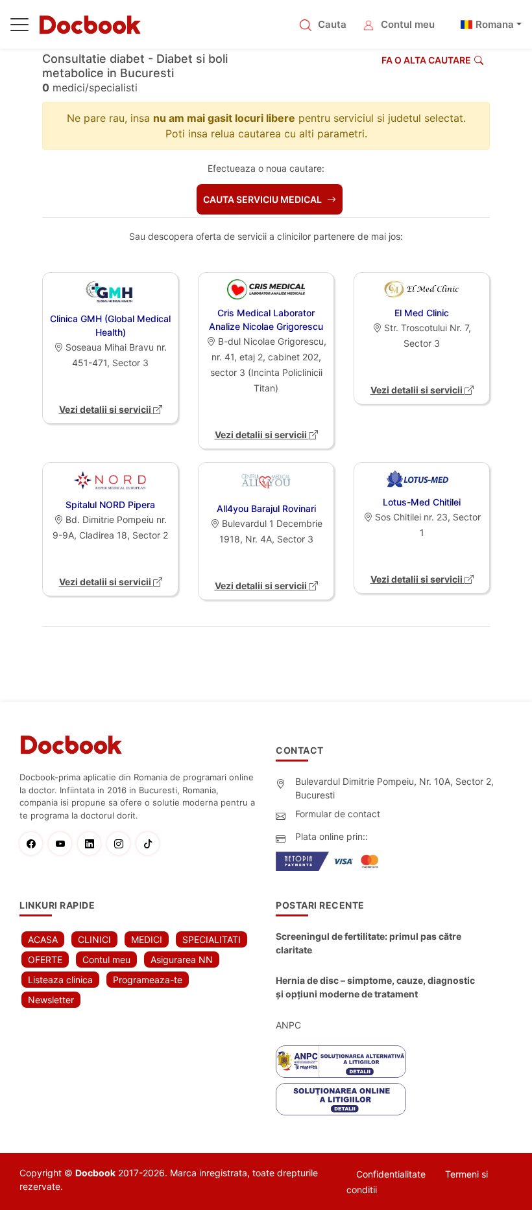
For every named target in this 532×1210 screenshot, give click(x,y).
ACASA (43, 939)
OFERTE (45, 959)
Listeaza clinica (60, 979)
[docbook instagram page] (121, 843)
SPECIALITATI (211, 939)
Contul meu (408, 24)
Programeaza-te (147, 979)
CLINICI (94, 939)
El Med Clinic (421, 312)
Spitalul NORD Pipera (110, 504)
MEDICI (146, 939)
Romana (495, 24)
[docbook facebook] (34, 843)
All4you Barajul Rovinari (266, 508)
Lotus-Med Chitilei (422, 501)
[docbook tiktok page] (150, 843)
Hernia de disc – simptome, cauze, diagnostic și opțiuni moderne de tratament (375, 987)
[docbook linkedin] (92, 843)
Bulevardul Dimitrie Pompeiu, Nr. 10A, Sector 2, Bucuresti (394, 788)
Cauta (332, 24)
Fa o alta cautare (426, 59)
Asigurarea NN (182, 959)
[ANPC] (341, 1061)
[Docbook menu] (19, 27)
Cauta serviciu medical (263, 199)
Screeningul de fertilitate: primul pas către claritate (368, 943)
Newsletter (51, 999)
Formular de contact (337, 813)
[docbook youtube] (63, 843)
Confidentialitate (391, 1174)
